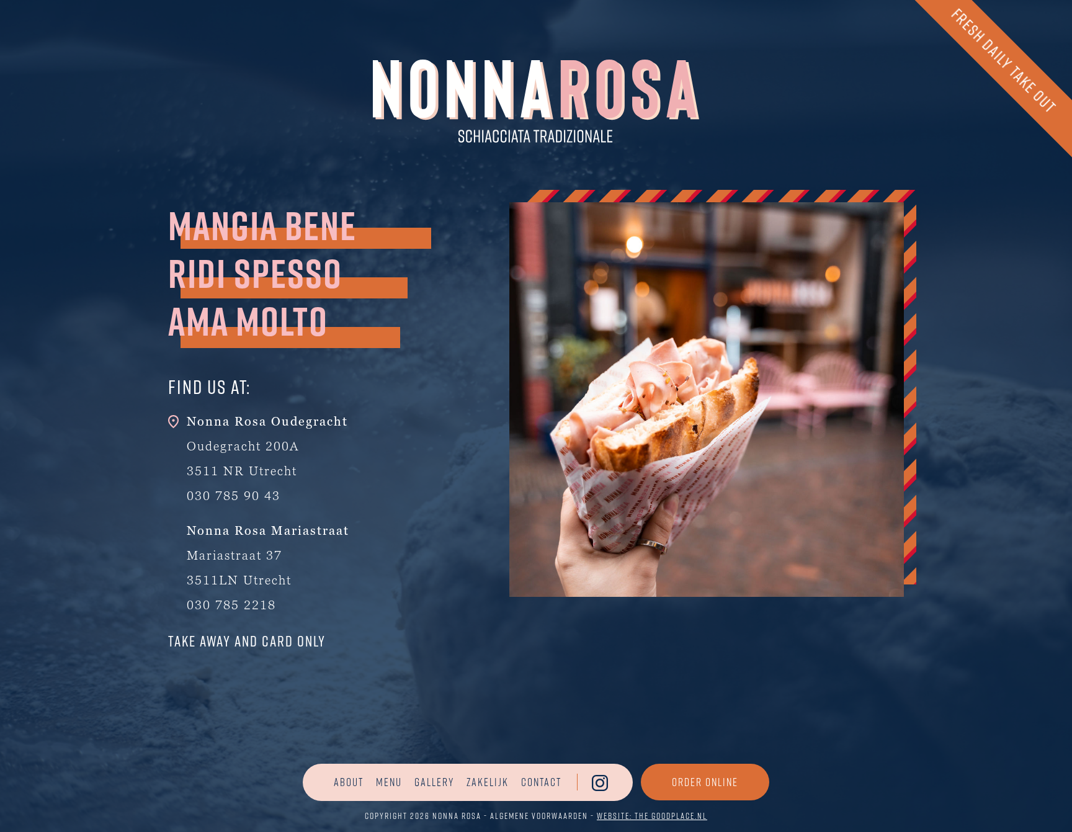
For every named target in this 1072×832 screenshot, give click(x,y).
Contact (541, 781)
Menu (389, 781)
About (349, 781)
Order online (705, 781)
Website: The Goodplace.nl (652, 815)
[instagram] (600, 783)
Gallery (434, 781)
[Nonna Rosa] (536, 99)
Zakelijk (488, 781)
